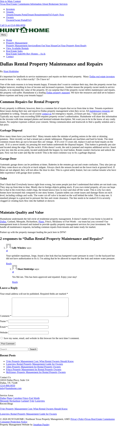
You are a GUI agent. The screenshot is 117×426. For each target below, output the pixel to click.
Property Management (16, 43)
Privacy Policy (78, 419)
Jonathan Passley (41, 424)
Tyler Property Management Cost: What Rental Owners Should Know (40, 361)
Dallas (3, 221)
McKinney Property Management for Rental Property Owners (36, 372)
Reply (9, 263)
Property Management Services (21, 45)
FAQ (50, 14)
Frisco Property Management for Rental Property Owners (33, 369)
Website (4, 332)
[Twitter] (2, 392)
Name (4, 321)
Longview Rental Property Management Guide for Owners (34, 364)
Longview (40, 401)
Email (3, 327)
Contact (10, 56)
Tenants (10, 12)
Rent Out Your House (46, 45)
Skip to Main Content (10, 1)
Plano (41, 221)
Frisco (25, 398)
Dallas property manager (58, 92)
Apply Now (58, 14)
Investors (10, 9)
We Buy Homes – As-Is (34, 53)
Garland (25, 401)
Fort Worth (34, 398)
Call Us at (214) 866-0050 (12, 25)
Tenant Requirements (37, 14)
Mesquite (4, 401)
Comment (5, 316)
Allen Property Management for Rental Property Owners (33, 366)
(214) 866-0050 (7, 385)
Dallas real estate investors (102, 76)
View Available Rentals (17, 48)
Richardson (14, 401)
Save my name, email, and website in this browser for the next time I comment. (41, 338)
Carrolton (17, 398)
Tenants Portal (20, 14)
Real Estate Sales (14, 51)
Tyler (31, 401)
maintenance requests (99, 111)
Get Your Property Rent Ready (72, 45)
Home (9, 40)
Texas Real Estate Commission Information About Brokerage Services (33, 4)
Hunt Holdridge (11, 71)
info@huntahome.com (10, 388)
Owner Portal (20, 20)
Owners (10, 17)
